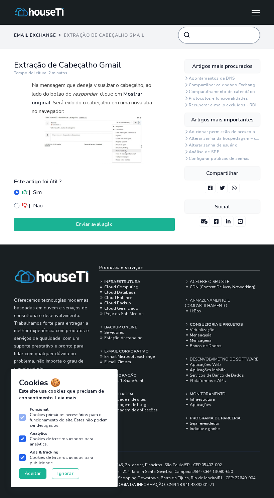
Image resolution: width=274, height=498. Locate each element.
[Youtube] (240, 221)
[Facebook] (210, 188)
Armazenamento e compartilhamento (207, 303)
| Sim (34, 192)
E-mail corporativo (126, 351)
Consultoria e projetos (216, 324)
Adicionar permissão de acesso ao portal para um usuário (224, 131)
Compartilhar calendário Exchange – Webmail (224, 85)
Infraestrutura (121, 281)
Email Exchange (35, 35)
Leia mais (65, 398)
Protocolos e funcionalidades (218, 98)
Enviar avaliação (94, 224)
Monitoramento (207, 394)
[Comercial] (204, 221)
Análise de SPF (204, 152)
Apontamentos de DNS (212, 78)
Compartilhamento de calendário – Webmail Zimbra (224, 91)
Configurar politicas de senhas (219, 158)
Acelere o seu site (209, 281)
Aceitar (33, 473)
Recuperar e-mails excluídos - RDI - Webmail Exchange (224, 105)
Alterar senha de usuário (213, 145)
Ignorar (65, 473)
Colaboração (120, 375)
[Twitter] (222, 188)
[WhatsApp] (234, 188)
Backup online (120, 327)
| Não (35, 205)
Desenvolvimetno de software (223, 359)
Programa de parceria (215, 418)
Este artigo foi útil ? (37, 181)
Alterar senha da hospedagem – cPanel (224, 138)
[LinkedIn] (228, 221)
